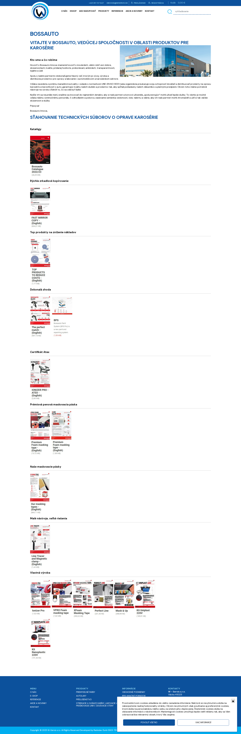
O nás (64, 11)
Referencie (117, 11)
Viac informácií (203, 722)
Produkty (103, 11)
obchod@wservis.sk (117, 3)
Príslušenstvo (84, 699)
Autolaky (81, 696)
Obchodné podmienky (133, 692)
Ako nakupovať (87, 11)
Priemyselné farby (85, 692)
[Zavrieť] (233, 701)
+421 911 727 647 (96, 3)
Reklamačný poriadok (134, 696)
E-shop (34, 696)
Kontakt (149, 11)
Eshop (73, 11)
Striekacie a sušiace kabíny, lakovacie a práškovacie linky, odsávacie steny (97, 704)
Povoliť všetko (149, 722)
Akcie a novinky (134, 11)
